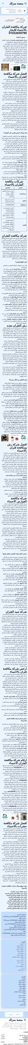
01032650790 (17, 767)
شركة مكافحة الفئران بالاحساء (19, 40)
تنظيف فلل (21, 953)
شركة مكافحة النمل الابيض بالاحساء (14, 893)
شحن (22, 964)
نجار (23, 968)
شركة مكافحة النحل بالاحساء (15, 897)
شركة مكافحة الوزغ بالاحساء (16, 899)
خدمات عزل (20, 962)
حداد (22, 959)
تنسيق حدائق (20, 947)
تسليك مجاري (20, 946)
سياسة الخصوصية (23, 1039)
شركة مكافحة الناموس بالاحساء (15, 908)
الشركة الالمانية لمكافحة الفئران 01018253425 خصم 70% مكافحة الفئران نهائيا (14, 929)
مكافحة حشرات (19, 966)
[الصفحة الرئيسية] (24, 10)
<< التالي (18, 1014)
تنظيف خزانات (20, 949)
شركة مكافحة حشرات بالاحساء (19, 892)
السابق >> (10, 1014)
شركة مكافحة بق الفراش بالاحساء (15, 895)
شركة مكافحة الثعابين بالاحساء (16, 906)
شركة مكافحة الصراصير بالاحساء (15, 903)
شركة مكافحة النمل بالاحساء (16, 905)
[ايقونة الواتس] (25, 1039)
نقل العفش (21, 970)
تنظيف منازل (20, 955)
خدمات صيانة (20, 960)
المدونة (22, 944)
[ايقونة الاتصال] (3, 1038)
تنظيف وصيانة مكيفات (18, 957)
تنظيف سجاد (20, 951)
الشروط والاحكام (23, 1035)
